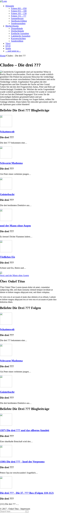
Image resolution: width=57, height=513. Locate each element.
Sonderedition (17, 41)
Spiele (8, 48)
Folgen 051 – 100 (19, 11)
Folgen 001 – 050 (19, 8)
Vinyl (8, 43)
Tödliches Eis (7, 256)
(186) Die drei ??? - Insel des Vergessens (22, 461)
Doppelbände (17, 28)
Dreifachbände (17, 31)
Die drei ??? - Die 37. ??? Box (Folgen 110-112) (27, 492)
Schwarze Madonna (11, 163)
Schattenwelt (7, 131)
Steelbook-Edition (19, 21)
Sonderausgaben (18, 23)
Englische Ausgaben (20, 33)
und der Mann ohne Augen (15, 225)
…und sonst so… (13, 51)
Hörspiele (10, 6)
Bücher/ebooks (12, 26)
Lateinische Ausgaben (20, 36)
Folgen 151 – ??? (18, 16)
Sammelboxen (17, 18)
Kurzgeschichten (18, 38)
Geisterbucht (7, 194)
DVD (8, 46)
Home (2, 56)
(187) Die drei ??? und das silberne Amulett (24, 430)
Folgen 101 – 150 (19, 13)
